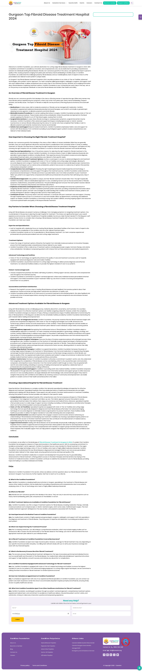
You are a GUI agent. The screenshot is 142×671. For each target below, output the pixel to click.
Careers (89, 3)
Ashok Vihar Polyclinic (47, 649)
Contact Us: (113, 647)
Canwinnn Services (58, 3)
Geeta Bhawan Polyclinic (48, 643)
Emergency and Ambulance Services (83, 651)
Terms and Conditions (39, 665)
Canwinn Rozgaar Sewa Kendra (81, 645)
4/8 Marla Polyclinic (47, 655)
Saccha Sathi (73, 3)
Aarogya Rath (76, 648)
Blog (11, 649)
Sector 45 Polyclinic (47, 652)
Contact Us (98, 3)
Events (82, 3)
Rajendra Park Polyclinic (48, 646)
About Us (47, 3)
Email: (112, 650)
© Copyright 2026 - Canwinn (112, 665)
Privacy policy (25, 665)
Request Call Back (123, 3)
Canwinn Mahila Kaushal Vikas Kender (83, 643)
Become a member (109, 3)
